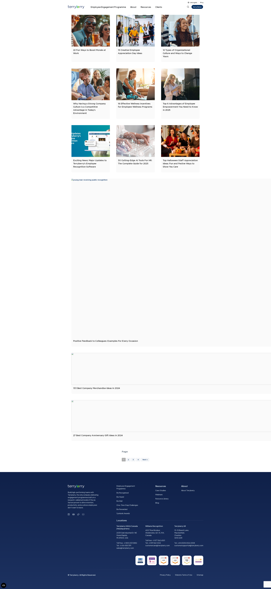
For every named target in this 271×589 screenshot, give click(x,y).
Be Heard (120, 497)
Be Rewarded (121, 509)
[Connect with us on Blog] (78, 514)
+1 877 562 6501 (159, 540)
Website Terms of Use (183, 575)
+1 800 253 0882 (130, 543)
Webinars (159, 494)
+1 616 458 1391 (125, 545)
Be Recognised (122, 493)
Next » (145, 459)
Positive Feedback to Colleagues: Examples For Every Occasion (105, 341)
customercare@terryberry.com (157, 545)
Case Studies (160, 490)
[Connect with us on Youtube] (73, 514)
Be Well (119, 501)
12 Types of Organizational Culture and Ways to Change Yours (177, 53)
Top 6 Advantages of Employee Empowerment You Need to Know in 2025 (180, 107)
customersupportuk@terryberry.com (188, 545)
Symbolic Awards (123, 513)
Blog (201, 2)
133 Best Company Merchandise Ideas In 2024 (96, 388)
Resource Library (162, 499)
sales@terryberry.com (125, 548)
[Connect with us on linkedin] (69, 514)
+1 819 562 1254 (155, 543)
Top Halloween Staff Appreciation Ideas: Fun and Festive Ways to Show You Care (180, 163)
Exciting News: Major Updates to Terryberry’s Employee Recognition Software (89, 163)
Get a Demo (197, 7)
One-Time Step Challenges (127, 505)
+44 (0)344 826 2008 (186, 543)
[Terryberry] (75, 6)
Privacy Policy (165, 575)
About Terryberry (188, 490)
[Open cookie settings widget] (3, 585)
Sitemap (200, 575)
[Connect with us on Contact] (83, 514)
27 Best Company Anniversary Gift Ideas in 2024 (98, 435)
